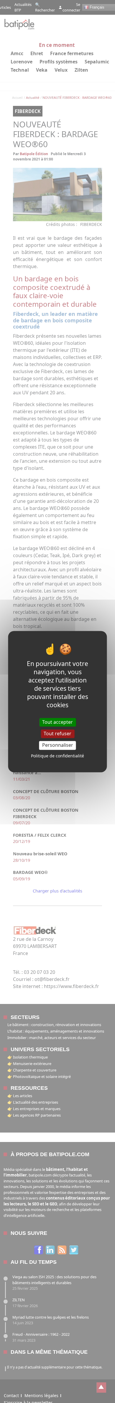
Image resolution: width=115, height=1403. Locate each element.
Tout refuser (57, 734)
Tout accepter (57, 722)
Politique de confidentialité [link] (57, 756)
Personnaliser (57, 745)
